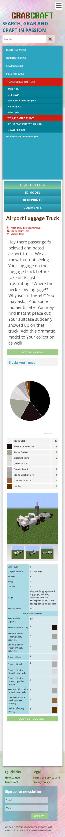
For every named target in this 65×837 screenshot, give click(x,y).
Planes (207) (14, 106)
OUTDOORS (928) (16, 57)
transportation (39, 600)
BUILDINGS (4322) (16, 49)
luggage (34, 594)
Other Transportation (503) (25, 123)
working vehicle (39, 597)
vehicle (44, 594)
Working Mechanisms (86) (22, 136)
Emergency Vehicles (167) (22, 100)
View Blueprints (33, 352)
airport (34, 591)
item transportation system (43, 602)
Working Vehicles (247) (21, 118)
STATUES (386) (14, 65)
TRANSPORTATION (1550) (20, 81)
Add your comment (32, 718)
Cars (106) (13, 88)
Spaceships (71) (16, 129)
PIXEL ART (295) (15, 73)
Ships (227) (13, 94)
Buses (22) (13, 112)
